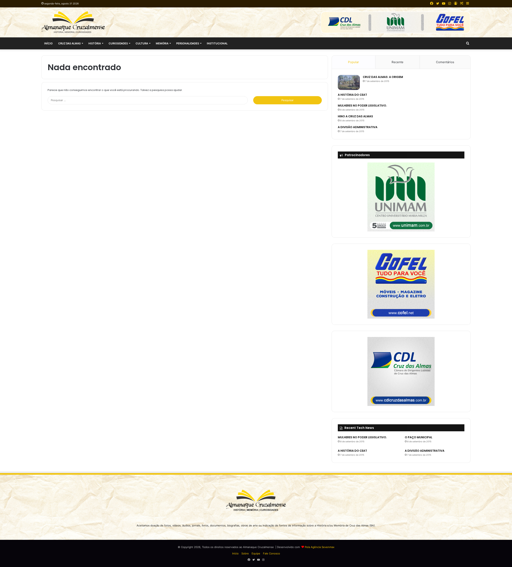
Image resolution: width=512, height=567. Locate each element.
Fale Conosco (271, 553)
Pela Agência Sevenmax (319, 547)
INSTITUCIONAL (217, 43)
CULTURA (142, 43)
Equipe (256, 553)
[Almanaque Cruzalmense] (73, 22)
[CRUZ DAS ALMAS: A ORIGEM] (349, 82)
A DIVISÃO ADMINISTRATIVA (357, 127)
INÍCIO (48, 43)
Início (235, 553)
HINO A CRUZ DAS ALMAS (355, 116)
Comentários (445, 62)
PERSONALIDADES (187, 43)
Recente (397, 62)
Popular (353, 62)
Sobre (245, 553)
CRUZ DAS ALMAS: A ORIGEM (383, 77)
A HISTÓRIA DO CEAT (352, 95)
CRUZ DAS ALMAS (69, 43)
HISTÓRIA (94, 43)
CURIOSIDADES (118, 43)
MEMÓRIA (162, 43)
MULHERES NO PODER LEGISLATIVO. (362, 106)
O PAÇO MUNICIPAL (418, 437)
